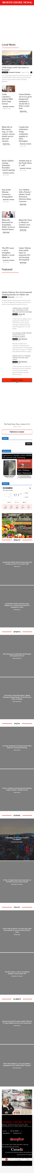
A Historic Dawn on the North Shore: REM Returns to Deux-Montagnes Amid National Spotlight (22, 310)
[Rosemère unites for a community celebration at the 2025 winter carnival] (6, 358)
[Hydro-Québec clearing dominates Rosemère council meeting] (8, 155)
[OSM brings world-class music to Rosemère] (17, 57)
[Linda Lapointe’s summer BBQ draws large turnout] (8, 88)
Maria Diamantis (22, 339)
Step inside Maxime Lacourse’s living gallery (7, 193)
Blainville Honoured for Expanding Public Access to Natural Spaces (8, 224)
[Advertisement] (17, 23)
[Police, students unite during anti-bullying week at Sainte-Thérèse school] (17, 790)
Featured (4, 297)
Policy (17, 907)
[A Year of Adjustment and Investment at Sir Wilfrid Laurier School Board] (17, 882)
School (17, 815)
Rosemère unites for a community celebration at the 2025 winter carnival (21, 357)
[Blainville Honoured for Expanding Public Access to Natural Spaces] (8, 214)
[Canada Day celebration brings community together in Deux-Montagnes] (25, 121)
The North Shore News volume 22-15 (17, 424)
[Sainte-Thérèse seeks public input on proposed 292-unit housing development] (25, 242)
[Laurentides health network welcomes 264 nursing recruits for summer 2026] (17, 564)
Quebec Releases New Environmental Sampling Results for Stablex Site (17, 293)
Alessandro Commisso (14, 72)
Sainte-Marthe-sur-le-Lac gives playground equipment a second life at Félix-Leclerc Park (25, 101)
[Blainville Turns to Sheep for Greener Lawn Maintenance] (25, 214)
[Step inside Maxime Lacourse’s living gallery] (8, 184)
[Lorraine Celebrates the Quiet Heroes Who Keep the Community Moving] (17, 748)
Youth (17, 724)
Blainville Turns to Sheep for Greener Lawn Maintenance (25, 223)
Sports (17, 632)
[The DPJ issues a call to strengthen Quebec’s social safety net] (8, 242)
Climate (17, 999)
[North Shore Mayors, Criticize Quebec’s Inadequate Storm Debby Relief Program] (17, 1066)
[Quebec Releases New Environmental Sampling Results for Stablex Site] (17, 282)
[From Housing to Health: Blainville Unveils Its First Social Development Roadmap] (6, 335)
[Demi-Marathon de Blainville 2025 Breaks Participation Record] (17, 656)
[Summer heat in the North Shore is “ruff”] (25, 155)
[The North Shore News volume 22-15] (17, 403)
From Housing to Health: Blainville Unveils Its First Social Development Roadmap (21, 334)
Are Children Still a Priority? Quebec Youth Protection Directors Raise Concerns (25, 195)
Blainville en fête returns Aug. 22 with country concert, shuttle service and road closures (8, 134)
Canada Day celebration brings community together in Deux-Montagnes (24, 134)
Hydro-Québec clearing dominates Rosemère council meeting (8, 165)
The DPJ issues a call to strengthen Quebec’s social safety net (8, 252)
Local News (5, 72)
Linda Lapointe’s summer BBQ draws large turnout (7, 99)
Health (17, 540)
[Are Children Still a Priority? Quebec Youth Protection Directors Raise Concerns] (25, 184)
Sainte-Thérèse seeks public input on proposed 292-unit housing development (25, 254)
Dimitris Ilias (23, 111)
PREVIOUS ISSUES (17, 432)
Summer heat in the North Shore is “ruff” (25, 163)
